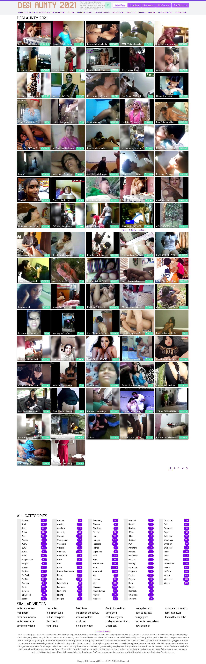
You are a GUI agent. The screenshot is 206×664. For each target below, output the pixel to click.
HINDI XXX (131, 12)
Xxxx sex (71, 12)
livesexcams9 (103, 632)
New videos (148, 5)
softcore (142, 230)
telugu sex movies (84, 12)
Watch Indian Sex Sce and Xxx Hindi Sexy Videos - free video (41, 12)
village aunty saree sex (147, 12)
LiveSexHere (163, 5)
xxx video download (102, 12)
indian (124, 230)
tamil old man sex (165, 12)
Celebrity (132, 230)
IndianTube (120, 5)
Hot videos (134, 5)
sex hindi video (118, 12)
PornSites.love (180, 5)
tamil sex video (181, 12)
